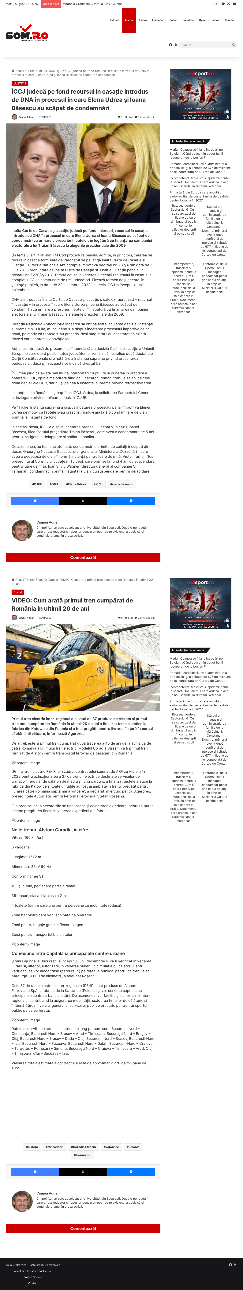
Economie (158, 19)
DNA (55, 484)
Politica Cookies (33, 1277)
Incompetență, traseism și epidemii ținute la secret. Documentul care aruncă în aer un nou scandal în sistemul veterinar (199, 182)
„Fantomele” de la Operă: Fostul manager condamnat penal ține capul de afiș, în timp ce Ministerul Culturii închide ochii (214, 278)
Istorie (215, 19)
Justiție (129, 19)
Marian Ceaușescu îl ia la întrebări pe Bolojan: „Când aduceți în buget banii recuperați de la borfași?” (196, 153)
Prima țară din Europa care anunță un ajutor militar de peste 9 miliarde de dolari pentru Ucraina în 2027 (200, 196)
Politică (114, 19)
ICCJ (99, 484)
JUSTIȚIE (55, 71)
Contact (230, 19)
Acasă (19, 71)
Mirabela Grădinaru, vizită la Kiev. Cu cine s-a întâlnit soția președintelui (114, 4)
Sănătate (188, 19)
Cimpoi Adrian (26, 117)
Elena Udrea (77, 484)
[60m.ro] (27, 32)
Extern (143, 19)
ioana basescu (122, 484)
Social (173, 19)
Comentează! (83, 557)
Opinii (202, 19)
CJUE (38, 484)
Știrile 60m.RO (36, 71)
